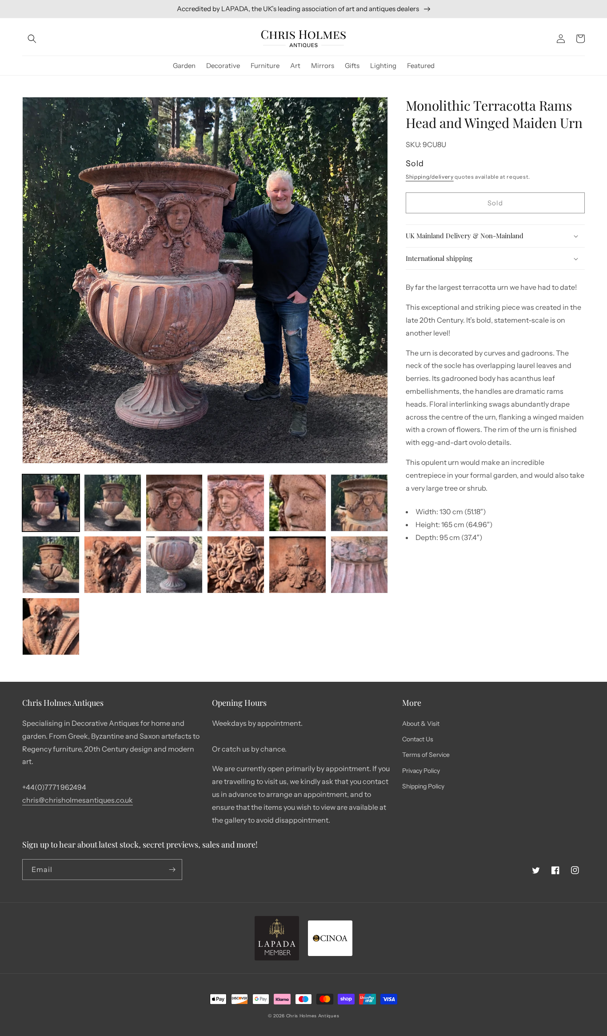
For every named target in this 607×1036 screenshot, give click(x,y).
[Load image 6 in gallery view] (359, 503)
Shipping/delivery (430, 176)
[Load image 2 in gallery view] (112, 503)
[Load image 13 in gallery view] (51, 626)
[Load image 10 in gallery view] (235, 564)
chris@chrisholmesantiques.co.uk (77, 800)
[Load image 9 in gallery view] (174, 564)
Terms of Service (426, 755)
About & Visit (420, 724)
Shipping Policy (423, 786)
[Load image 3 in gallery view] (174, 503)
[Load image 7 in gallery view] (51, 564)
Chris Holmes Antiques (312, 1016)
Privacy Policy (421, 771)
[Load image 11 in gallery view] (297, 564)
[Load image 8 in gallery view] (112, 564)
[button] (32, 38)
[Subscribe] (172, 869)
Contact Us (417, 739)
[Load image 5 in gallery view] (297, 503)
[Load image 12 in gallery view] (359, 564)
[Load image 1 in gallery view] (51, 503)
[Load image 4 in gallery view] (235, 503)
